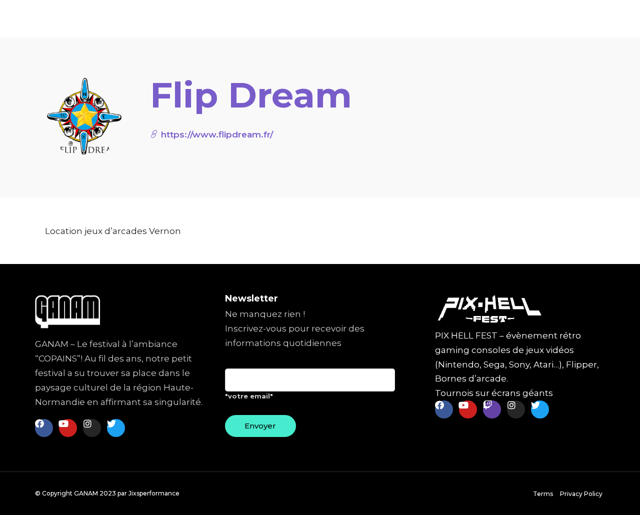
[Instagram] (92, 428)
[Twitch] (492, 409)
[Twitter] (116, 428)
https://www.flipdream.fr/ (215, 135)
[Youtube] (68, 428)
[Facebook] (44, 428)
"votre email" (249, 396)
